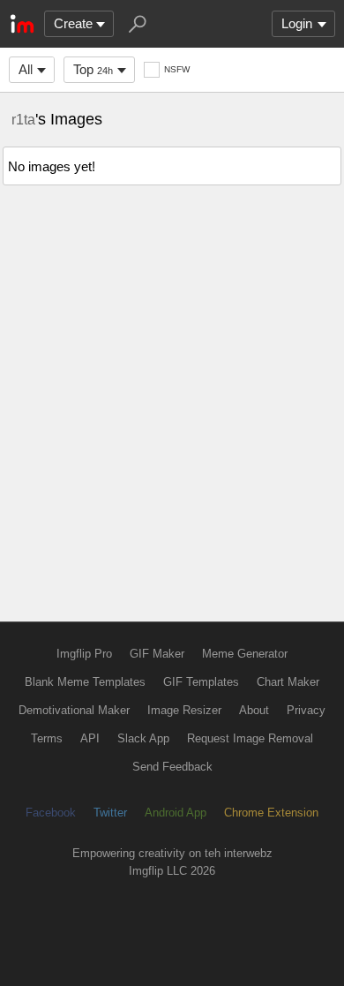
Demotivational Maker (74, 710)
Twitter (110, 812)
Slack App (143, 738)
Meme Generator (245, 653)
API (90, 738)
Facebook (51, 812)
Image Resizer (184, 710)
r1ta (23, 119)
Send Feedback (172, 766)
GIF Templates (201, 682)
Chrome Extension (271, 812)
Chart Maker (288, 682)
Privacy (306, 710)
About (254, 710)
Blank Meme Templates (85, 682)
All (26, 69)
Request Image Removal (250, 738)
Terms (47, 738)
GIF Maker (157, 653)
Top (93, 69)
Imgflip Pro (84, 653)
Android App (175, 812)
